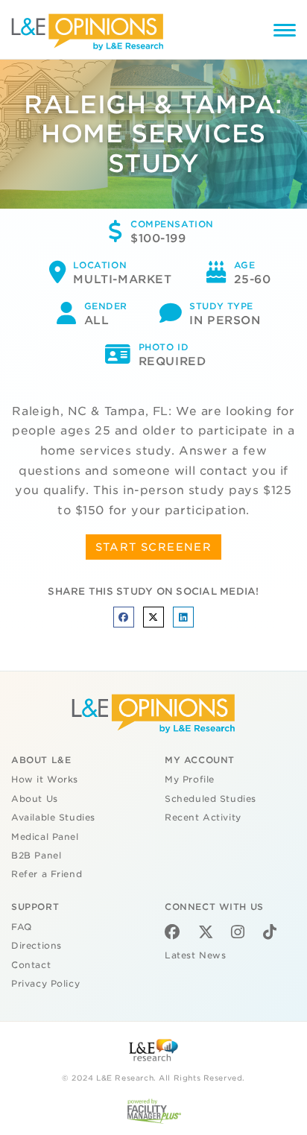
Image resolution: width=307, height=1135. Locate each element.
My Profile (190, 779)
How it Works (44, 779)
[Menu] (284, 32)
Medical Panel (45, 837)
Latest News (195, 955)
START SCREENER (153, 547)
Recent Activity (203, 817)
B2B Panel (36, 855)
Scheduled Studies (210, 799)
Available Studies (53, 817)
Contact (31, 965)
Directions (36, 945)
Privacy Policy (45, 983)
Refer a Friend (46, 874)
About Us (34, 799)
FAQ (21, 927)
